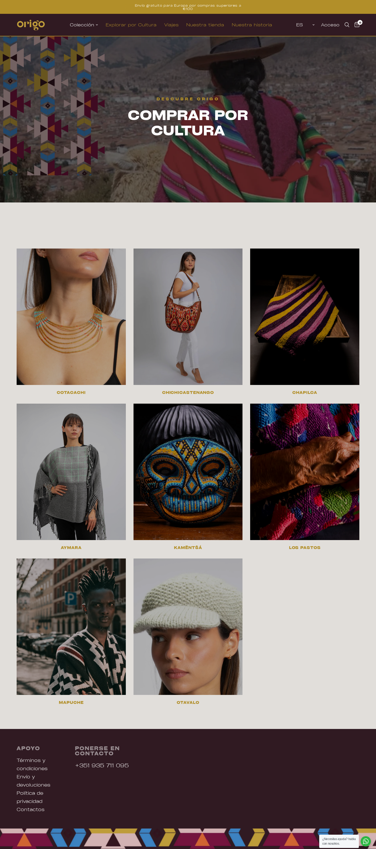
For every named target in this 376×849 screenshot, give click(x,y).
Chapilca (304, 392)
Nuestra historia (252, 24)
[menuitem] (84, 25)
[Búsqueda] (347, 25)
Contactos (31, 809)
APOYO (28, 748)
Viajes (171, 24)
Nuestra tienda (205, 24)
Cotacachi (71, 392)
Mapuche (71, 702)
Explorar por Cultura (131, 24)
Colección (82, 24)
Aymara (71, 547)
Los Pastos (305, 547)
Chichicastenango (188, 392)
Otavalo (188, 702)
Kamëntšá (188, 547)
